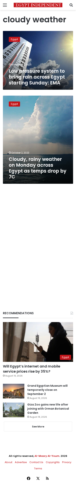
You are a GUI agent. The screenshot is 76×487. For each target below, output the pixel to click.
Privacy (66, 462)
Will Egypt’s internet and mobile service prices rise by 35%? (31, 369)
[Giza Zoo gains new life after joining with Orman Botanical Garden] (13, 410)
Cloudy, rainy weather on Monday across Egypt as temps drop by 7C (37, 168)
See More (38, 426)
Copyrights (53, 462)
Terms (38, 468)
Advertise (21, 462)
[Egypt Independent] (38, 5)
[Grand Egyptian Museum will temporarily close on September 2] (13, 391)
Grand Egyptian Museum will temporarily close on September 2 (47, 390)
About (8, 462)
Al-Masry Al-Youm (46, 456)
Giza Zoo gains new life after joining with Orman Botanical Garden (48, 409)
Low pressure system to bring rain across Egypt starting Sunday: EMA (37, 77)
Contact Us (36, 462)
